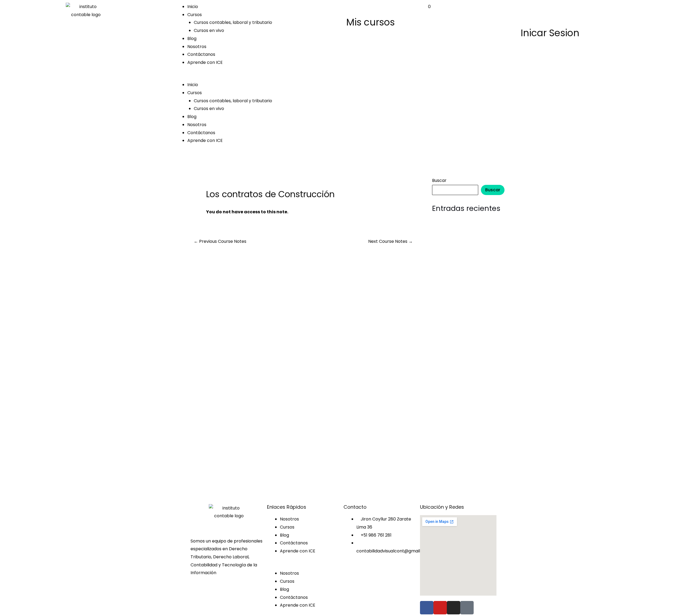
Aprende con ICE (205, 62)
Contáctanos (201, 54)
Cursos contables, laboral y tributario (233, 22)
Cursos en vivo (209, 30)
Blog (191, 38)
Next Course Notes (390, 241)
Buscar (439, 180)
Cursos (194, 15)
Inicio (192, 6)
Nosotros (196, 46)
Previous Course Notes (220, 241)
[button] (257, 77)
